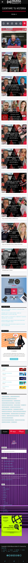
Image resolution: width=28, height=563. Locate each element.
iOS (5, 501)
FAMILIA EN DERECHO (7, 409)
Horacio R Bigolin (7, 411)
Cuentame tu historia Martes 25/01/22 (14, 206)
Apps (4, 499)
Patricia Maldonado (7, 417)
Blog (4, 487)
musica (22, 415)
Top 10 (4, 490)
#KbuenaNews (5, 396)
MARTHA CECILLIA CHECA (13, 415)
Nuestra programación (6, 479)
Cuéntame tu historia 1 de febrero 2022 (14, 182)
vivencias (14, 422)
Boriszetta (4, 45)
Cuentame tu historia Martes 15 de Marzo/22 (14, 110)
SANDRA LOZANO (6, 422)
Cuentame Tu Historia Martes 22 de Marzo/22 (14, 86)
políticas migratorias (8, 420)
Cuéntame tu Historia (7, 382)
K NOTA (4, 415)
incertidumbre (6, 413)
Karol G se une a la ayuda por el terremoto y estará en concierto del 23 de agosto (13, 317)
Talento (4, 492)
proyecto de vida (19, 420)
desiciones (17, 405)
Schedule (5, 550)
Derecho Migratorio (7, 405)
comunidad (17, 400)
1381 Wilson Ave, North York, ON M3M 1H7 (13, 468)
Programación (6, 489)
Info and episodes (14, 359)
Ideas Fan (3, 548)
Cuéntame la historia (14, 258)
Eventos (4, 497)
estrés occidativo (15, 407)
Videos (4, 494)
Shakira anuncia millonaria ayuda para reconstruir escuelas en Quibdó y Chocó (13, 321)
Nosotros (17, 550)
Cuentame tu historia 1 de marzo (14, 158)
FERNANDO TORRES (18, 409)
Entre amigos (5, 407)
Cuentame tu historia (7, 29)
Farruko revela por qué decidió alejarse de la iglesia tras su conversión (13, 325)
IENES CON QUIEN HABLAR (19, 411)
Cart (4, 508)
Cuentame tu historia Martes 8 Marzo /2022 (14, 134)
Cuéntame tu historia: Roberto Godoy (14, 37)
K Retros (4, 378)
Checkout (5, 510)
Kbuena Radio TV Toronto (18, 413)
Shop (4, 506)
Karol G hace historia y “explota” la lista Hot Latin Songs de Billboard (12, 310)
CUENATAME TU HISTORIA (8, 403)
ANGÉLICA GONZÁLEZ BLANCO (9, 398)
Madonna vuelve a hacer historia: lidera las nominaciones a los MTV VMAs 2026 (11, 313)
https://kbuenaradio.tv (9, 461)
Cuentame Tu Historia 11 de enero (14, 232)
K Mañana (4, 369)
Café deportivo (5, 387)
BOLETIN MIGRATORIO (7, 400)
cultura (17, 403)
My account (5, 511)
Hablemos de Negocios (7, 373)
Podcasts (5, 495)
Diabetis (23, 405)
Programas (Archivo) (7, 504)
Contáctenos (15, 551)
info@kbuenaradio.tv (8, 466)
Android (6, 503)
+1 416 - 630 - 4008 (8, 463)
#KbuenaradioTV (15, 396)
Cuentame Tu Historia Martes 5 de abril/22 (14, 61)
